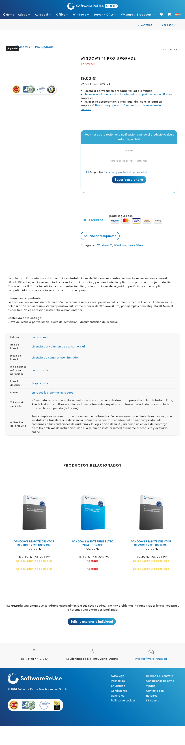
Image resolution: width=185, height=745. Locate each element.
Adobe (22, 14)
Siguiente (167, 24)
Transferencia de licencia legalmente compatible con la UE (125, 94)
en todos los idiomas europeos (52, 392)
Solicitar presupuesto (100, 235)
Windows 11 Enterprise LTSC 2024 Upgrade (92, 543)
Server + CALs (103, 14)
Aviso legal (118, 676)
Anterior (146, 24)
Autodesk (42, 14)
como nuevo (40, 337)
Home (10, 14)
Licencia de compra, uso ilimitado (55, 357)
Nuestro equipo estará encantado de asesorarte (128, 105)
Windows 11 (104, 245)
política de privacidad (132, 172)
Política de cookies (123, 700)
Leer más (36, 532)
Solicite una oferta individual (91, 621)
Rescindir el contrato (159, 676)
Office (61, 14)
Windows (79, 14)
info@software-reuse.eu (151, 658)
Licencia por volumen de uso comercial (58, 346)
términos (109, 172)
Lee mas (86, 109)
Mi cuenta (152, 700)
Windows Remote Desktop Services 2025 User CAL (34, 543)
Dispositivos (40, 383)
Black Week (135, 245)
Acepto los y (118, 172)
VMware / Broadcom (136, 14)
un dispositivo (41, 370)
